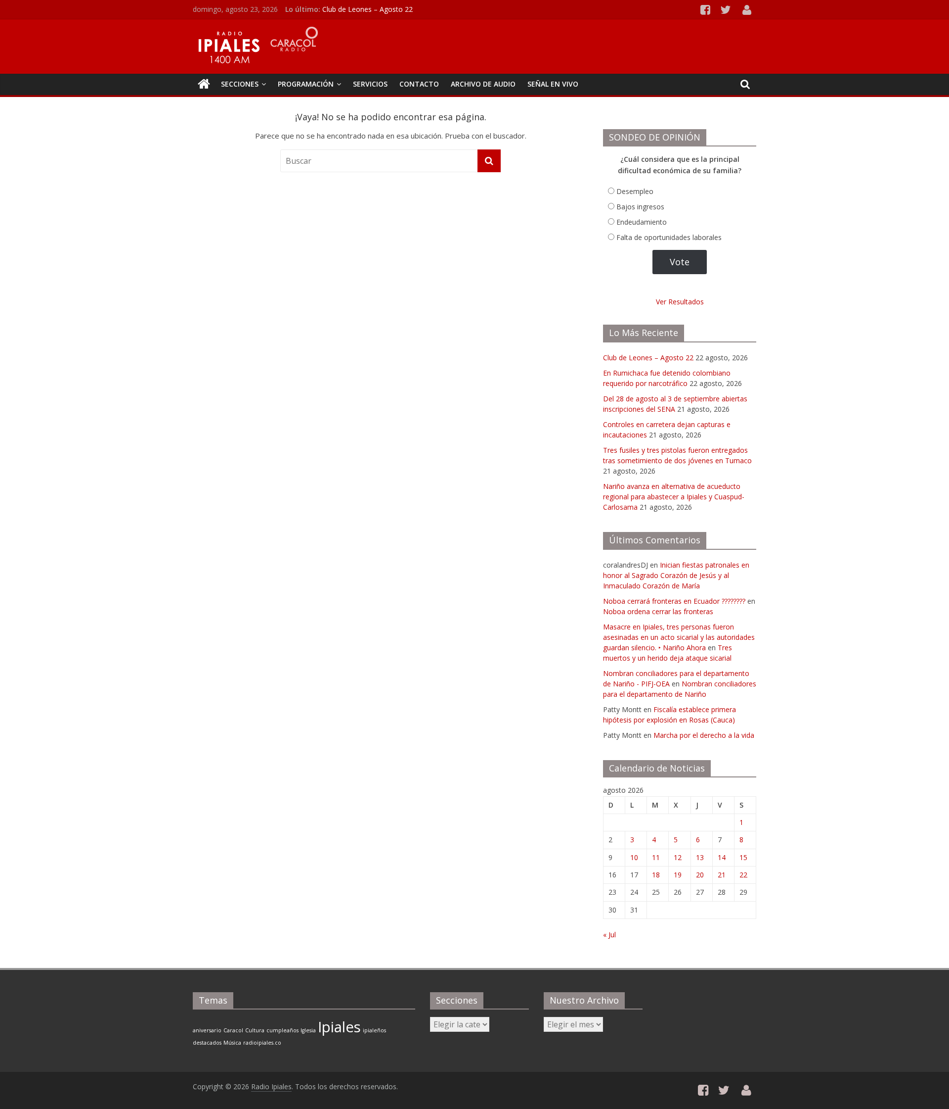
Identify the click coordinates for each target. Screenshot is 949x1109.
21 (722, 874)
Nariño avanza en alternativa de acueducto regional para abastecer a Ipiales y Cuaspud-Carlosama (673, 497)
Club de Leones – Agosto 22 (367, 9)
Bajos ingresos (640, 206)
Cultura (254, 1030)
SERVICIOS (370, 84)
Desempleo (634, 191)
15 (743, 857)
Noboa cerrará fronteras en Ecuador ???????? (674, 601)
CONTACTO (419, 84)
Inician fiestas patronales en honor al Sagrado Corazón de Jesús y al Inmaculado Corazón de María (676, 575)
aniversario (207, 1030)
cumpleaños (282, 1030)
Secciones (240, 84)
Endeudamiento (641, 222)
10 (634, 857)
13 (700, 857)
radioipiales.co (262, 1042)
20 (700, 874)
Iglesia (308, 1030)
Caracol (233, 1030)
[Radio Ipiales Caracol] (204, 84)
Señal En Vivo (552, 84)
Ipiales (339, 1027)
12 (678, 857)
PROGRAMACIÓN (306, 84)
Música (232, 1042)
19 (678, 874)
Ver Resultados (680, 301)
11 (656, 857)
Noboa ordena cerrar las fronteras (658, 611)
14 (722, 857)
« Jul (609, 934)
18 (656, 874)
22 (743, 874)
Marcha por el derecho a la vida (703, 735)
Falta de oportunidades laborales (669, 237)
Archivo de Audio (483, 84)
